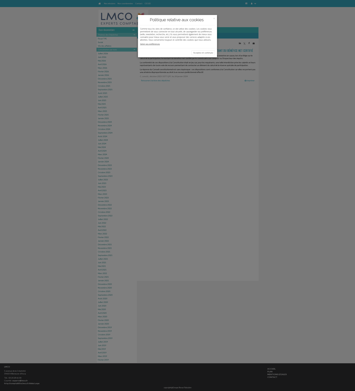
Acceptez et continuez (203, 52)
